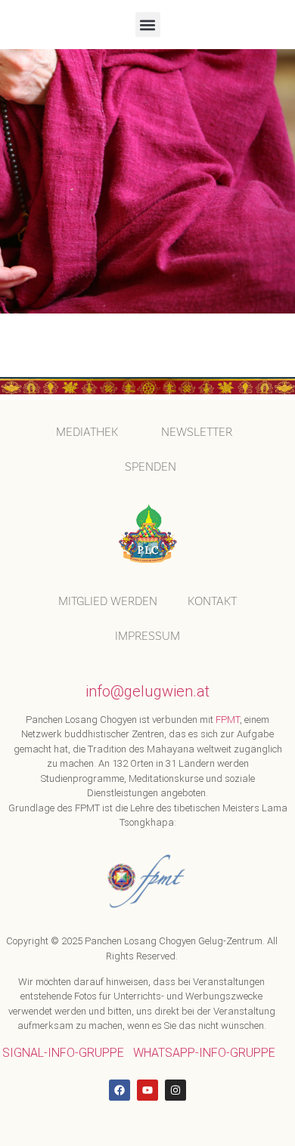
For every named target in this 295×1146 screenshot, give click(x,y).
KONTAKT (212, 601)
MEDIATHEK (87, 432)
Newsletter (196, 432)
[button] (147, 24)
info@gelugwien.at (147, 691)
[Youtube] (147, 1090)
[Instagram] (175, 1090)
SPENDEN (150, 466)
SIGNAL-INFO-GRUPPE (63, 1053)
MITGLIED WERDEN (107, 601)
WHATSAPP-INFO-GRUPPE (204, 1053)
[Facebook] (119, 1090)
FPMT (228, 719)
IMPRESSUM (147, 636)
